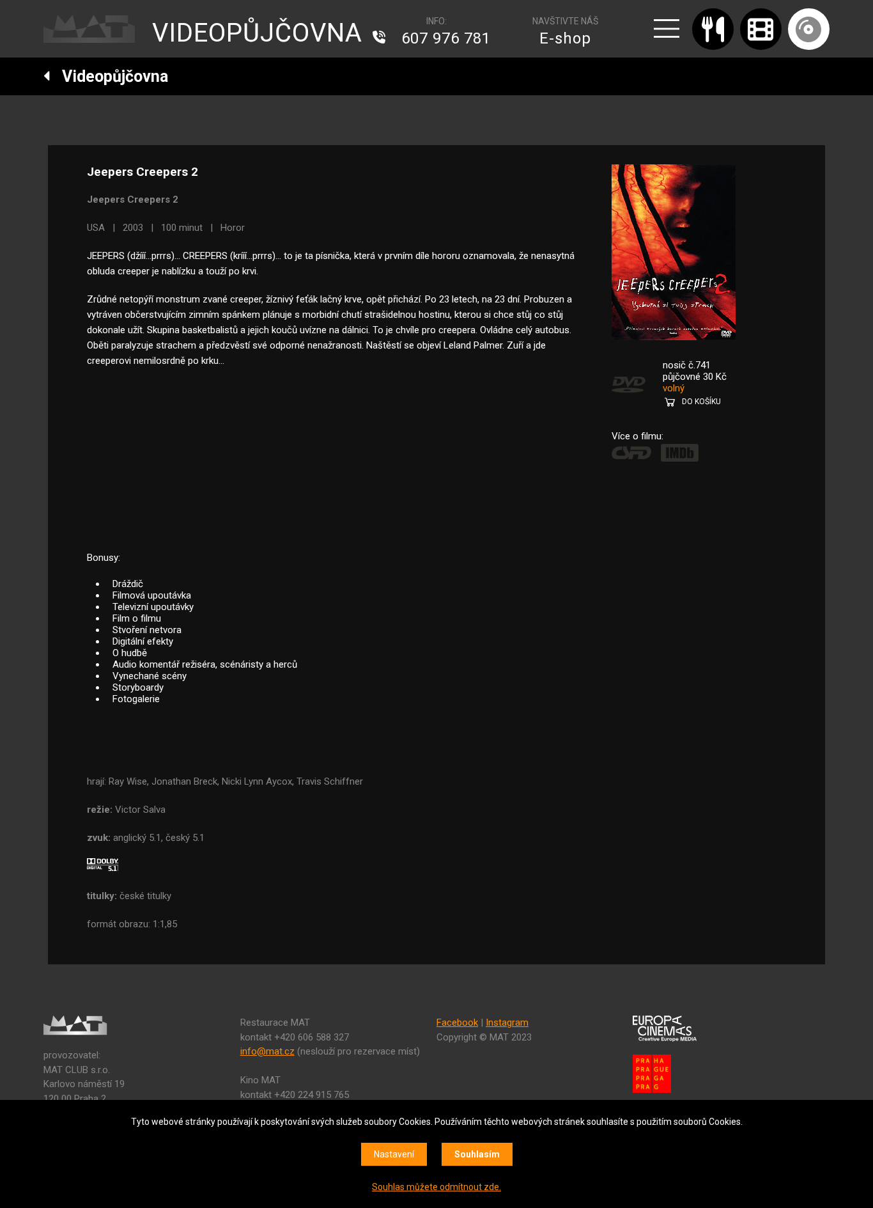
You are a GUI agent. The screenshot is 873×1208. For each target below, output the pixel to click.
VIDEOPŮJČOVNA (257, 33)
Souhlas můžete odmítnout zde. (436, 1187)
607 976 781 (446, 38)
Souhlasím (477, 1154)
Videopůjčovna (109, 76)
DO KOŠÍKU (701, 401)
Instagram (507, 1022)
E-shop (565, 38)
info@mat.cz (267, 1051)
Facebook (457, 1022)
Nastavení (394, 1154)
